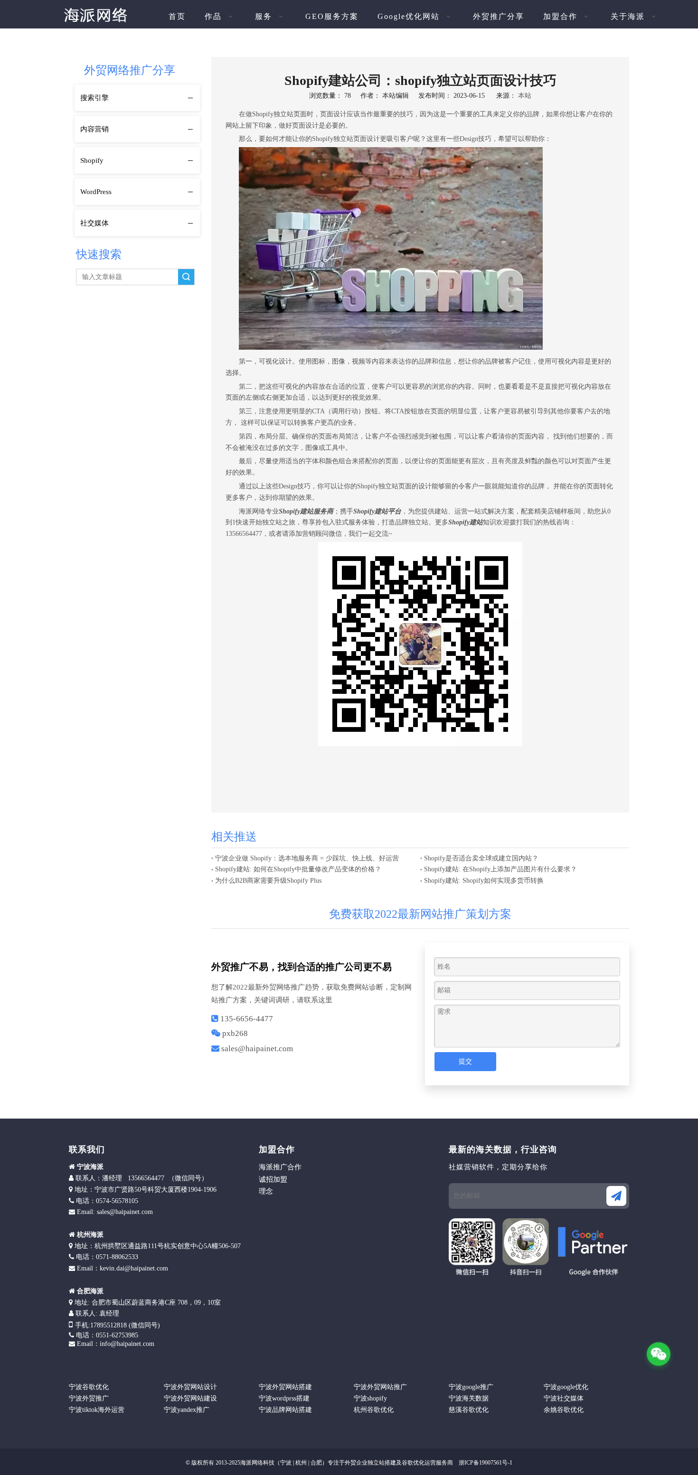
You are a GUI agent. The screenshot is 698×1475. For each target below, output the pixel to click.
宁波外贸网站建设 (190, 1398)
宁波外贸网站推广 (380, 1387)
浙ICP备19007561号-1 (484, 1462)
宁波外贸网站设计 (190, 1387)
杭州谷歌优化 (374, 1409)
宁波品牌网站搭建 (285, 1409)
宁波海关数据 (469, 1398)
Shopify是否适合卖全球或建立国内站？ (481, 858)
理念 (266, 1191)
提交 (465, 1061)
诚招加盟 (273, 1179)
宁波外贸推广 (89, 1398)
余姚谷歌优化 (564, 1409)
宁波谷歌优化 (89, 1387)
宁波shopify (370, 1398)
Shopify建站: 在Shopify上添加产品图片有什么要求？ (500, 869)
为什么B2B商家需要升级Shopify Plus (268, 880)
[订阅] (616, 1196)
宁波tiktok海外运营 (96, 1409)
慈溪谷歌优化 (469, 1409)
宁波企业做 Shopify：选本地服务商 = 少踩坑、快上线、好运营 (307, 858)
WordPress (96, 192)
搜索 (186, 277)
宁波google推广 (471, 1387)
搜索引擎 (94, 98)
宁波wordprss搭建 (284, 1398)
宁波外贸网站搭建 (285, 1387)
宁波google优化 (566, 1387)
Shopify (92, 160)
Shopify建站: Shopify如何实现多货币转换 (484, 880)
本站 (524, 95)
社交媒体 (94, 223)
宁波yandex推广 (186, 1409)
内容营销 (94, 129)
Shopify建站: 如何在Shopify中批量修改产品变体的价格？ (298, 869)
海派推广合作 (280, 1167)
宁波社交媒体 (564, 1398)
